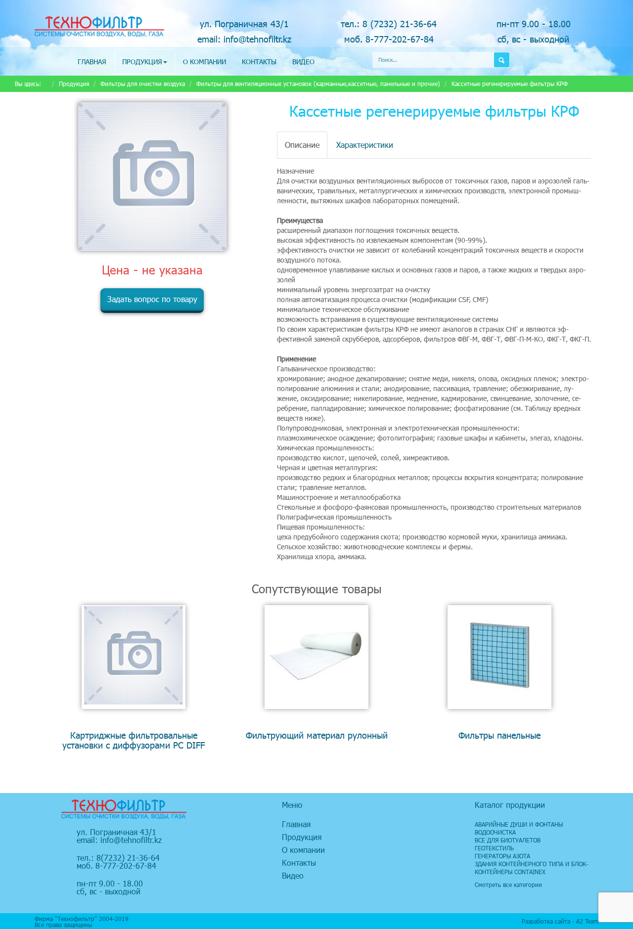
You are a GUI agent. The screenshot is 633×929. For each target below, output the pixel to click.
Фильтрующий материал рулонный (317, 735)
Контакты (259, 61)
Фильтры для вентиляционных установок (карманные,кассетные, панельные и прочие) (318, 84)
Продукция (142, 61)
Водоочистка (495, 832)
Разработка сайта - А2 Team (560, 921)
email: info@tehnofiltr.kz (244, 38)
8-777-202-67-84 (125, 865)
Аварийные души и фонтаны (519, 824)
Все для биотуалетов (508, 840)
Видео (303, 61)
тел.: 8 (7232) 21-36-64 (389, 23)
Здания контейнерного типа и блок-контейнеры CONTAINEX (531, 868)
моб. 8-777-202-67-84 (389, 38)
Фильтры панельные (499, 735)
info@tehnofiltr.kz (131, 840)
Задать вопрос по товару (152, 299)
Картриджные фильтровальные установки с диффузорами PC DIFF (133, 739)
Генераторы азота (502, 856)
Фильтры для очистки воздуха (142, 84)
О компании (204, 61)
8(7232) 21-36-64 (128, 857)
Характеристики (364, 144)
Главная (92, 61)
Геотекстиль (494, 848)
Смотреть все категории (508, 884)
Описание (302, 144)
